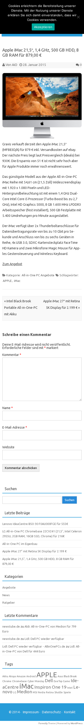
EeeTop (58, 681)
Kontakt (69, 712)
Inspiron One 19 (50, 687)
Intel (70, 687)
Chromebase (19, 681)
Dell (49, 680)
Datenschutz (51, 712)
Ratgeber (8, 602)
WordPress (77, 723)
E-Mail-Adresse (14, 427)
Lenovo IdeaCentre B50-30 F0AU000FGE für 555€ (35, 523)
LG (14, 692)
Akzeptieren (43, 27)
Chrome (6, 681)
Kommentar (11, 355)
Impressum (31, 712)
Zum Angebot (12, 264)
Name (7, 408)
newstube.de (11, 626)
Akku (5, 676)
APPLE (7, 280)
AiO (14, 65)
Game (66, 681)
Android (31, 676)
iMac (17, 280)
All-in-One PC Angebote (38, 275)
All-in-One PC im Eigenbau (19, 543)
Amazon (21, 676)
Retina (50, 692)
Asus (60, 676)
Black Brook (70, 676)
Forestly (43, 723)
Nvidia (41, 692)
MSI (35, 692)
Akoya (12, 676)
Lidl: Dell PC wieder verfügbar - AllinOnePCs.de (33, 646)
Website (8, 447)
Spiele (67, 692)
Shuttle (58, 692)
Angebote (9, 587)
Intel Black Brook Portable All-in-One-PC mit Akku (21, 307)
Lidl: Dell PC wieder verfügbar (44, 638)
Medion (24, 691)
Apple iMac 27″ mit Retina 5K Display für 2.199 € (34, 551)
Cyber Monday (36, 681)
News (6, 595)
